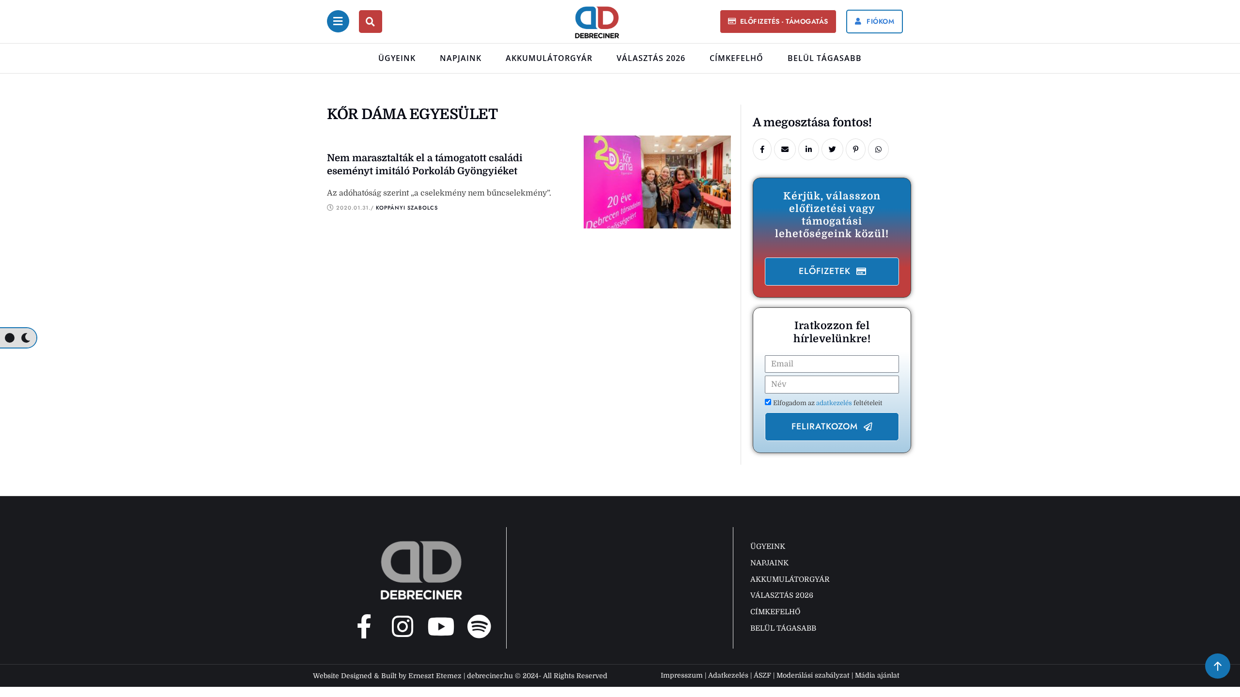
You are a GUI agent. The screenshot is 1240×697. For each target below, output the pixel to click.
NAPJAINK (460, 58)
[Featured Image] (657, 182)
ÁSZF (762, 675)
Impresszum (682, 675)
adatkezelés (834, 403)
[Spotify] (479, 626)
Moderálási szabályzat (813, 675)
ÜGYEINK (397, 58)
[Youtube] (441, 626)
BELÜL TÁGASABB (825, 58)
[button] (778, 21)
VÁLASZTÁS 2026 (651, 58)
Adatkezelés (728, 675)
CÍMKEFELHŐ (736, 58)
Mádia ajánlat (877, 675)
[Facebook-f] (364, 626)
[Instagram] (402, 626)
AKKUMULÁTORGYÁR (549, 58)
